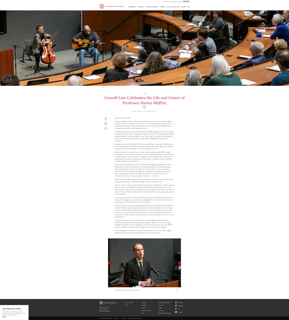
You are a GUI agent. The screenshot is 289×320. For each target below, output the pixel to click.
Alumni (180, 1)
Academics (140, 7)
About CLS (160, 305)
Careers (162, 7)
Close (4, 317)
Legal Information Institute (164, 313)
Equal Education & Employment (135, 318)
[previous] (109, 262)
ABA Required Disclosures (164, 302)
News (144, 93)
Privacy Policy (116, 318)
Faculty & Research (152, 7)
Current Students (173, 1)
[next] (179, 262)
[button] (105, 118)
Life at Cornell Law (173, 7)
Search (189, 7)
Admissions (132, 7)
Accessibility (124, 318)
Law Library (161, 310)
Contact (160, 308)
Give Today (186, 1)
